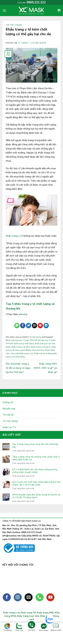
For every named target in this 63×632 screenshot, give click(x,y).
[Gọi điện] (31, 625)
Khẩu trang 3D (28, 612)
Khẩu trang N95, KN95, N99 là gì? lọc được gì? (45, 368)
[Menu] (4, 10)
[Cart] (59, 10)
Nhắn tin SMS (56, 630)
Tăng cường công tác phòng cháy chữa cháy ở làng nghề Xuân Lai (36, 458)
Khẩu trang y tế (14, 236)
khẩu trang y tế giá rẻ (41, 346)
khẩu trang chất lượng (24, 343)
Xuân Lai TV (9, 427)
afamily (23, 314)
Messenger (43, 630)
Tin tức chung (14, 25)
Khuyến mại (8, 408)
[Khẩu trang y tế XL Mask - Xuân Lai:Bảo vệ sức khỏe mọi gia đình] (31, 10)
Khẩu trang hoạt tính (28, 616)
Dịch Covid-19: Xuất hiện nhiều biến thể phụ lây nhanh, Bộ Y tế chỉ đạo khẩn (36, 483)
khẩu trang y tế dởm (21, 346)
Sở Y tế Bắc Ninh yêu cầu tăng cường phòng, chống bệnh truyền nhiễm (35, 471)
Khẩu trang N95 (45, 612)
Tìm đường (7, 630)
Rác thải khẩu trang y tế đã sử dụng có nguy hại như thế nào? (18, 368)
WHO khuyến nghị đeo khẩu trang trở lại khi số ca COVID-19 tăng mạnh (36, 496)
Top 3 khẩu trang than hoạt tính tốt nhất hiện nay (35, 445)
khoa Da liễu (38, 350)
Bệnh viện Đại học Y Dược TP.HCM (21, 340)
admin (42, 43)
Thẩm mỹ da (39, 353)
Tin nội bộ (8, 415)
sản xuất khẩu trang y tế (22, 353)
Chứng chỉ (7, 402)
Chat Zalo (19, 630)
